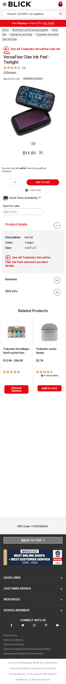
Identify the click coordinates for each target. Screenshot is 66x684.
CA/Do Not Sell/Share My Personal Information (27, 649)
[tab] (33, 224)
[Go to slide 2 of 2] (34, 143)
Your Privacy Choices (14, 644)
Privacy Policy (10, 635)
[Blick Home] (20, 4)
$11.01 (29, 153)
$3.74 (39, 360)
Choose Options (16, 389)
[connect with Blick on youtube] (57, 627)
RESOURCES (12, 599)
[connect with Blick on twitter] (22, 627)
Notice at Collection (13, 640)
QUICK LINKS (12, 577)
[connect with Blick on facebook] (11, 627)
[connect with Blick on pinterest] (45, 627)
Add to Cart (49, 388)
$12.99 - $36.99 (13, 360)
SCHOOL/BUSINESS (16, 610)
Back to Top (31, 540)
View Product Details (33, 78)
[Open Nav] (4, 4)
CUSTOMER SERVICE (17, 588)
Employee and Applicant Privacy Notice (23, 653)
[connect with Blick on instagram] (34, 627)
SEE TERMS (48, 23)
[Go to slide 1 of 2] (32, 143)
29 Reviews (10, 72)
